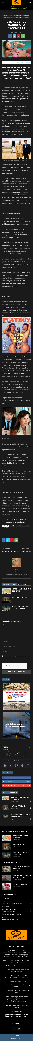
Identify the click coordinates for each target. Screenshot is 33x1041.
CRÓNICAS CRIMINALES (16, 15)
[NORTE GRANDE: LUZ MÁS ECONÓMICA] (6, 591)
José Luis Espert (7, 527)
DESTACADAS (26, 15)
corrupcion (19, 525)
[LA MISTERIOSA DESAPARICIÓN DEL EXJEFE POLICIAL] (6, 878)
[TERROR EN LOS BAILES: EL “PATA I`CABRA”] (6, 608)
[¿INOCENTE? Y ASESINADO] (6, 886)
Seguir (28, 781)
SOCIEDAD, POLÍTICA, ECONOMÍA (21, 17)
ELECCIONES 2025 (8, 17)
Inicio (3, 12)
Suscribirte (26, 785)
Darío (16, 569)
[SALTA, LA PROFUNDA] (6, 600)
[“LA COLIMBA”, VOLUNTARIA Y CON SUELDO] (6, 869)
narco (4, 530)
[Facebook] (14, 1029)
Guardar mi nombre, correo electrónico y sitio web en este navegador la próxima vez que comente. (16, 658)
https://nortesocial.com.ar (16, 571)
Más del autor (22, 584)
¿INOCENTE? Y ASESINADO (20, 884)
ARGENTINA (9, 12)
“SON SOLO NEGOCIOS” (9, 551)
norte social (11, 530)
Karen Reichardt (17, 527)
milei (24, 527)
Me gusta (27, 778)
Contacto (16, 1035)
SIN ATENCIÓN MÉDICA (24, 551)
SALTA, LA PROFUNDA (20, 597)
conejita (12, 525)
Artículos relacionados (9, 584)
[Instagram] (19, 1029)
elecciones (26, 525)
